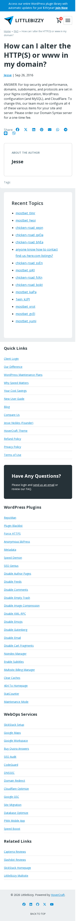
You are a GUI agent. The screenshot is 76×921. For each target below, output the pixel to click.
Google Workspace (16, 740)
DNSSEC (9, 773)
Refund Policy (12, 439)
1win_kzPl (23, 299)
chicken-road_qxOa (29, 235)
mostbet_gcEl (25, 314)
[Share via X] (27, 129)
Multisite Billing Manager (19, 670)
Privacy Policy (12, 447)
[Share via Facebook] (19, 129)
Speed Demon (13, 558)
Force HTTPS (12, 533)
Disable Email (12, 638)
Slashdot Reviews (15, 860)
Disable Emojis (13, 621)
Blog (7, 407)
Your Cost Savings (15, 390)
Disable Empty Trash (17, 598)
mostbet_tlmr (25, 213)
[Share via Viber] (15, 133)
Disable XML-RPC (15, 613)
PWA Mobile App (14, 820)
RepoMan (10, 517)
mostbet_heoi (26, 220)
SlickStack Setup (14, 725)
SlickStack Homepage (17, 868)
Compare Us (12, 415)
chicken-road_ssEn (29, 263)
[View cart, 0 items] (59, 20)
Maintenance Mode (16, 702)
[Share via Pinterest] (43, 129)
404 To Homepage (16, 685)
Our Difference (13, 367)
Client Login (11, 359)
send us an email (43, 485)
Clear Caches (12, 678)
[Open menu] (68, 20)
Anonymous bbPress (17, 541)
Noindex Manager (15, 653)
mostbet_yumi (26, 321)
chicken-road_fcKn (29, 277)
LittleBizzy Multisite (16, 875)
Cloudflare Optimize (16, 788)
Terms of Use (12, 455)
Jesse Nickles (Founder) (18, 423)
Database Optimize (16, 813)
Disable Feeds (13, 581)
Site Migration (12, 805)
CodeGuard (11, 765)
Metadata (10, 549)
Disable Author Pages (17, 573)
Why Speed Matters (16, 383)
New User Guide (14, 399)
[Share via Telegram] (67, 129)
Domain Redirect (14, 780)
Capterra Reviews (15, 851)
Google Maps (12, 733)
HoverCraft (58, 895)
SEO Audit (10, 757)
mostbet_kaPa (26, 292)
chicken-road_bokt (29, 285)
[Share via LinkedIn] (35, 129)
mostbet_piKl (25, 270)
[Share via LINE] (7, 133)
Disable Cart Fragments (19, 645)
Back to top (38, 914)
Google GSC (11, 797)
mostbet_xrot (25, 306)
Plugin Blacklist (13, 526)
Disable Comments (16, 589)
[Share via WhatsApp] (59, 129)
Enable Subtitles (14, 662)
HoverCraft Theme (15, 431)
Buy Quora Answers (16, 748)
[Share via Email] (51, 129)
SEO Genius (11, 566)
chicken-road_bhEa (29, 242)
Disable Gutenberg (15, 630)
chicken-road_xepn (29, 227)
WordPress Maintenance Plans (23, 375)
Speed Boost (12, 829)
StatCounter (11, 694)
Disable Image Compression (22, 605)
